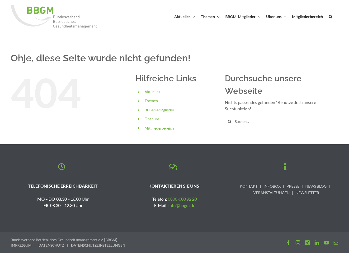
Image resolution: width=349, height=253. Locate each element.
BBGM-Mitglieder (159, 110)
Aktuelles (152, 91)
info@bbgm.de (181, 205)
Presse (293, 186)
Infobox (272, 186)
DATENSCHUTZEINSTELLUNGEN (98, 245)
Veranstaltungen (271, 192)
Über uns (152, 119)
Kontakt (249, 186)
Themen (151, 100)
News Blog (316, 186)
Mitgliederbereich (159, 128)
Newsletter (307, 192)
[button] (330, 16)
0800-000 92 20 (182, 199)
